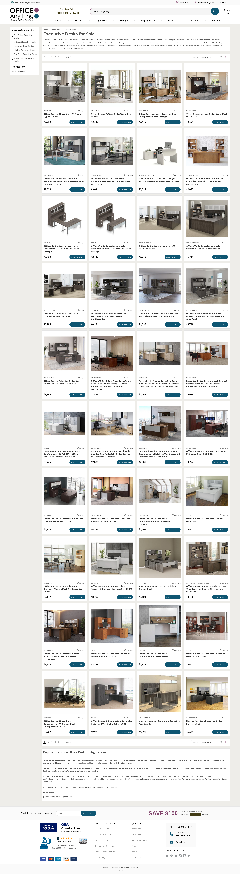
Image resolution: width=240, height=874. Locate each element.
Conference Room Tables (105, 846)
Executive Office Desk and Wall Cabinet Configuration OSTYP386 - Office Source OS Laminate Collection (206, 384)
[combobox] (152, 11)
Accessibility (137, 829)
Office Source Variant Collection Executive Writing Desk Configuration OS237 (63, 589)
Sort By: (195, 57)
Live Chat (184, 2)
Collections (193, 20)
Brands (171, 20)
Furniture (57, 20)
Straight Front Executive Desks (24, 59)
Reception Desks (102, 829)
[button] (221, 57)
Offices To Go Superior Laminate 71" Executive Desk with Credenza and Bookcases (205, 181)
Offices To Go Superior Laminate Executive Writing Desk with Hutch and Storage (111, 249)
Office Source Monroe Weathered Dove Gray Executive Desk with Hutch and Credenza (206, 589)
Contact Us (225, 2)
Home (45, 29)
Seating (79, 20)
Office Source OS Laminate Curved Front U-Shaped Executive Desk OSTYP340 (62, 656)
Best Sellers (218, 20)
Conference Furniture (108, 787)
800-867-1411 (68, 13)
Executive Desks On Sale (24, 46)
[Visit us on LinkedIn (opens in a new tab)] (184, 855)
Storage (124, 20)
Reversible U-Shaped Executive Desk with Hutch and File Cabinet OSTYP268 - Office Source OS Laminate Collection (159, 384)
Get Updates (88, 813)
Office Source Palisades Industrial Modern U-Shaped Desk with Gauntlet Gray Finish (206, 316)
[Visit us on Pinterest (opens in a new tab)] (171, 855)
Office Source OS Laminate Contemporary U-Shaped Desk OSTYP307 (155, 521)
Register (210, 2)
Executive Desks (70, 29)
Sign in (201, 2)
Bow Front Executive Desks (25, 54)
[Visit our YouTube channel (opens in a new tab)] (176, 855)
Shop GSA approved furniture (71, 831)
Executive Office (101, 840)
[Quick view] (64, 104)
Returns (143, 840)
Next (67, 57)
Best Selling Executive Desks (23, 36)
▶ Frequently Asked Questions (57, 796)
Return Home (48, 792)
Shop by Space (148, 20)
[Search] (215, 11)
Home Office (55, 29)
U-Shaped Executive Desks (25, 42)
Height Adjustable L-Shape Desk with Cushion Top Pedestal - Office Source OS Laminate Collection (110, 454)
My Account (137, 834)
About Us (135, 852)
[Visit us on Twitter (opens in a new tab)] (189, 855)
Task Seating (100, 857)
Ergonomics (101, 20)
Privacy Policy (137, 846)
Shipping (135, 840)
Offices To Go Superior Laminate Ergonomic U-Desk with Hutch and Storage (61, 249)
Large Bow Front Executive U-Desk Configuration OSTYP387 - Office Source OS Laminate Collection (62, 454)
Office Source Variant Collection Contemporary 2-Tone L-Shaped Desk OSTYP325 (110, 181)
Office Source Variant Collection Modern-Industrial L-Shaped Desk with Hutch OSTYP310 (64, 181)
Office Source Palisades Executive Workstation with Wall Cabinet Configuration (108, 316)
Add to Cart (77, 122)
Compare (82, 111)
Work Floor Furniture (104, 834)
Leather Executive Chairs (87, 787)
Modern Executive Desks (24, 50)
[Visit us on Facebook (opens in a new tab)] (167, 855)
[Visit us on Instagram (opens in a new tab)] (180, 855)
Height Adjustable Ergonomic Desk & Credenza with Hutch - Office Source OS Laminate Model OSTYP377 (159, 454)
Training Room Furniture (105, 852)
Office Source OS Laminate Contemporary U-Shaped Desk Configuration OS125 (60, 724)
